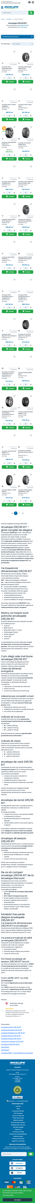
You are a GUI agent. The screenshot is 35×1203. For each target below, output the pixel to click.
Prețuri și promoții (18, 1118)
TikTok (19, 1173)
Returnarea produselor (18, 1122)
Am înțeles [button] (17, 1199)
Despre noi (18, 1129)
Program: (17, 1076)
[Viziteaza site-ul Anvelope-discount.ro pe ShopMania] (17, 1097)
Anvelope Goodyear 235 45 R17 (12, 1042)
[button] (2, 1010)
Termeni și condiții (18, 1132)
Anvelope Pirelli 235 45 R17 (10, 1044)
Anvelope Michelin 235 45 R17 (11, 1030)
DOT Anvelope (18, 1113)
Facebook (19, 1163)
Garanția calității (18, 1127)
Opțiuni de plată (18, 1120)
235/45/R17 (5, 1047)
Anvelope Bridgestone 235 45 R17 (13, 1033)
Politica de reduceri (18, 1138)
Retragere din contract (18, 1125)
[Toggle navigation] (2, 7)
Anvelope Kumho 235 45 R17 (11, 1027)
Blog (18, 1108)
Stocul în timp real (18, 1115)
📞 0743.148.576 (5, 3)
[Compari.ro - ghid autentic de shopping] (17, 1090)
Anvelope (8, 19)
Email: (17, 1072)
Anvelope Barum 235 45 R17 (11, 1036)
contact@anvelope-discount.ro (17, 1074)
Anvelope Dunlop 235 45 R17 (11, 1039)
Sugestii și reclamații (18, 1141)
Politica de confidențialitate (18, 1134)
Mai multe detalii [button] (8, 1195)
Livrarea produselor (18, 1111)
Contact (18, 1106)
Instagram (19, 1168)
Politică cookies (18, 1136)
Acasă (2, 19)
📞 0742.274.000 (15, 3)
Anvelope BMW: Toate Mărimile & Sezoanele (17, 1053)
